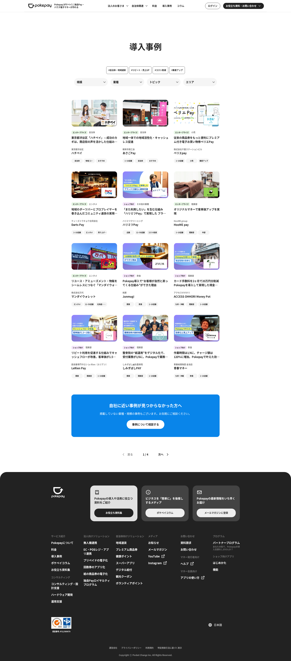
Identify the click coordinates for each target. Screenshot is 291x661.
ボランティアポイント (129, 583)
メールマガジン (157, 549)
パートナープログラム (226, 542)
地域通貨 (121, 542)
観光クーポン (124, 576)
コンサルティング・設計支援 (64, 586)
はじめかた (219, 563)
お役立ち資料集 (114, 513)
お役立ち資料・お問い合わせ (241, 6)
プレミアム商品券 (126, 549)
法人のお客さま (116, 6)
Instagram (155, 563)
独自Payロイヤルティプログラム (97, 582)
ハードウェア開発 (62, 594)
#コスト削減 (160, 70)
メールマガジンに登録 (216, 513)
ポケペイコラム (165, 513)
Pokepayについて (62, 542)
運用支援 (56, 601)
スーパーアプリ (125, 563)
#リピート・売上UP (140, 70)
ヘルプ (185, 563)
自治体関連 (137, 6)
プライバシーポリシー (131, 648)
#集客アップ (177, 70)
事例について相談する (145, 424)
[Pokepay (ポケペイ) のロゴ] (40, 6)
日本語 (219, 625)
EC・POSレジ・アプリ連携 (96, 551)
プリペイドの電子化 (96, 560)
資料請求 (186, 542)
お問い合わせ (189, 549)
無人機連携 (90, 542)
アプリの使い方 (190, 577)
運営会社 (113, 648)
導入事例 (167, 6)
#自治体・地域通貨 (117, 70)
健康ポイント (124, 556)
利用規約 (150, 648)
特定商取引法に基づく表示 (170, 648)
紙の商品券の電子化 (96, 573)
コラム (180, 6)
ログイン (212, 6)
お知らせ (153, 542)
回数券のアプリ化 (94, 567)
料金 (154, 6)
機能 (215, 569)
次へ (161, 454)
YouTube (154, 556)
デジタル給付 (124, 569)
